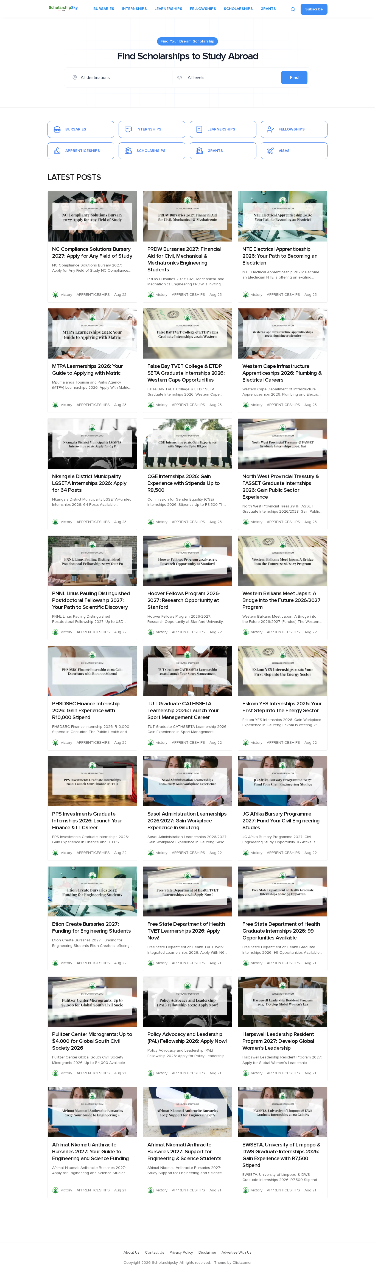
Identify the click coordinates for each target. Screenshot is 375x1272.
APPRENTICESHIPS (93, 295)
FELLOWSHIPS (203, 9)
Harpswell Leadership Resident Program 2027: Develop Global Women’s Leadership (278, 1041)
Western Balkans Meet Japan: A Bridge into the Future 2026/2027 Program (281, 600)
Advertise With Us (236, 1252)
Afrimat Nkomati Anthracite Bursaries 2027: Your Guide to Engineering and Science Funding (90, 1151)
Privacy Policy (181, 1252)
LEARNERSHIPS (168, 9)
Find (294, 77)
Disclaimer (207, 1252)
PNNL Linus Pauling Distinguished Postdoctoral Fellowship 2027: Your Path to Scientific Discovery (91, 600)
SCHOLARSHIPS (238, 9)
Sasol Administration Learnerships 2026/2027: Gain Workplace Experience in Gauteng (187, 820)
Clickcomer (242, 1263)
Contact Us (154, 1252)
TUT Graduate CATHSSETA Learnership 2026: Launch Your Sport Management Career (183, 710)
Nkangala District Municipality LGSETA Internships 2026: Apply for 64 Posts (89, 483)
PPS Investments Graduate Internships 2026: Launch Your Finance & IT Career (87, 820)
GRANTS (268, 9)
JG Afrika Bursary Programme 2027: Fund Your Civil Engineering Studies (281, 820)
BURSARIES (103, 9)
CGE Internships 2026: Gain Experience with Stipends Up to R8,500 (183, 483)
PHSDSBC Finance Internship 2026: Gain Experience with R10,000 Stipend (85, 710)
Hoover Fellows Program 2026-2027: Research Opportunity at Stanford (183, 600)
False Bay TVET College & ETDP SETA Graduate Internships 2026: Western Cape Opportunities (186, 373)
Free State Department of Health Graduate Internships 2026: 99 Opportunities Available (281, 931)
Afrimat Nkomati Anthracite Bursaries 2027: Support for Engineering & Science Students (184, 1151)
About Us (131, 1252)
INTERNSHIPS (134, 9)
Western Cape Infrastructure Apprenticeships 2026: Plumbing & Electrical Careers (281, 373)
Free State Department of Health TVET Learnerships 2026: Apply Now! (186, 931)
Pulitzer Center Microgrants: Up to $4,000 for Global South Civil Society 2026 (92, 1041)
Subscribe (314, 9)
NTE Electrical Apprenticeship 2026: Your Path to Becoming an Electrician (279, 256)
